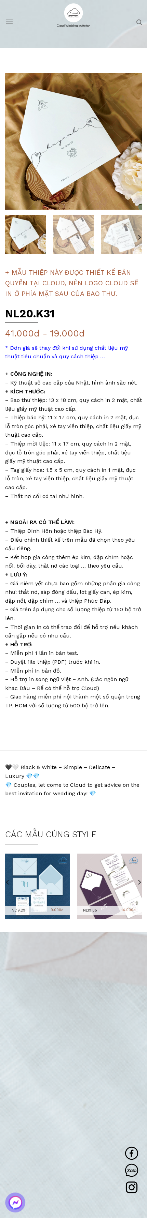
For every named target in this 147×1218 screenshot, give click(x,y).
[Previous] (16, 141)
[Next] (130, 141)
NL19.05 (90, 910)
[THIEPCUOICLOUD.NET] (73, 15)
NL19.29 (18, 910)
